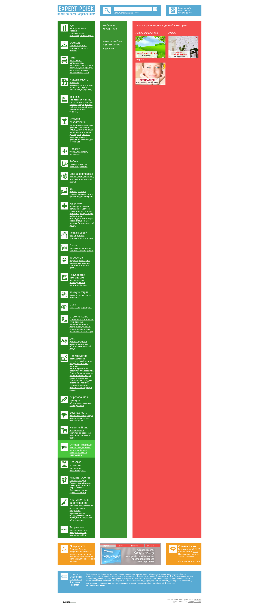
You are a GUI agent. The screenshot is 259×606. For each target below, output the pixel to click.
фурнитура (108, 48)
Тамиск (73, 480)
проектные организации (81, 331)
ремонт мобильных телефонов (81, 105)
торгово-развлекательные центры (80, 137)
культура (87, 403)
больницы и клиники (79, 206)
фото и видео (76, 196)
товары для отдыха (80, 133)
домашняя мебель (112, 41)
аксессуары (84, 260)
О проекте (75, 574)
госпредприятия (77, 282)
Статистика (76, 577)
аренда (88, 67)
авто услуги (87, 65)
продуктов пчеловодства (82, 371)
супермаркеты (77, 33)
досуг (79, 130)
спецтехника (76, 102)
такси (86, 72)
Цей (79, 483)
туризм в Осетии (78, 492)
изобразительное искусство (78, 533)
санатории (75, 485)
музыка (73, 530)
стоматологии (76, 211)
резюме (83, 166)
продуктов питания (79, 363)
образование (76, 346)
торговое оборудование (81, 518)
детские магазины (78, 344)
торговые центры (78, 45)
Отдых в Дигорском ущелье (79, 488)
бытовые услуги (85, 194)
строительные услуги (80, 329)
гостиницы (75, 142)
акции (137, 12)
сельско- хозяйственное (81, 361)
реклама (74, 179)
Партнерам (76, 579)
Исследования (77, 405)
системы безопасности (79, 419)
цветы (72, 267)
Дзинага (86, 483)
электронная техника (80, 100)
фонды (82, 285)
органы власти (77, 278)
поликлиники (76, 209)
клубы (72, 125)
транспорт (82, 152)
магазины (74, 31)
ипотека (88, 85)
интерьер (88, 196)
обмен (73, 89)
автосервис (75, 65)
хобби (83, 535)
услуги (80, 89)
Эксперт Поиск (194, 602)
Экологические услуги (80, 375)
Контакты (75, 582)
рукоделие (82, 530)
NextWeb (197, 600)
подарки (74, 260)
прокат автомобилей (79, 71)
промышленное (77, 359)
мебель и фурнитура (80, 447)
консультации (86, 213)
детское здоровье (78, 341)
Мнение (73, 561)
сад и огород (76, 468)
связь (72, 295)
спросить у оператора (123, 12)
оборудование (83, 326)
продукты (74, 450)
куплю (81, 67)
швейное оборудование (81, 505)
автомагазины (76, 63)
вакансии (74, 166)
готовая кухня (86, 35)
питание (88, 211)
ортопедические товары (81, 218)
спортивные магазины (80, 248)
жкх (79, 87)
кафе (83, 28)
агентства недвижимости (77, 83)
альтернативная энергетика (77, 509)
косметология (86, 238)
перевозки (75, 154)
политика (74, 285)
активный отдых (85, 139)
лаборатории (76, 216)
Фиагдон (81, 480)
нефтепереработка (79, 368)
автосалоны (75, 60)
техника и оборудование (78, 453)
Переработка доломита (81, 373)
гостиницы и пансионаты (81, 131)
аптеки (86, 209)
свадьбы (74, 265)
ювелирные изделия (80, 263)
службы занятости (78, 164)
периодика (86, 307)
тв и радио (75, 307)
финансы (88, 176)
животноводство (77, 470)
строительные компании (82, 319)
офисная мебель (111, 44)
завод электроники (79, 378)
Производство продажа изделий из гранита (81, 381)
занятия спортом (78, 250)
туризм (73, 152)
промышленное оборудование (77, 514)
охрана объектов (78, 415)
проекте (81, 554)
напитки (73, 366)
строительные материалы (76, 323)
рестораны (75, 28)
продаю (73, 67)
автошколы (75, 70)
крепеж (88, 515)
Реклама (74, 585)
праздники (84, 265)
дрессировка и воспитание (77, 431)
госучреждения (77, 280)
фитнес (80, 235)
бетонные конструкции (81, 387)
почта (78, 295)
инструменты (76, 517)
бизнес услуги (76, 176)
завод (72, 390)
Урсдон (73, 483)
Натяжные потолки (79, 385)
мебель (73, 191)
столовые (74, 35)
